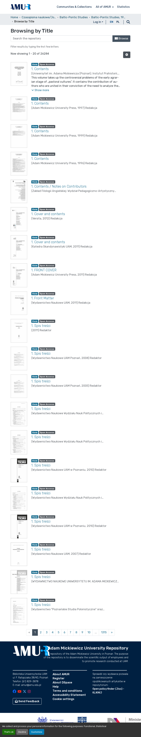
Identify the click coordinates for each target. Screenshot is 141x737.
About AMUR (61, 674)
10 (89, 632)
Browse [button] (123, 38)
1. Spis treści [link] (41, 326)
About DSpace (62, 682)
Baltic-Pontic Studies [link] (74, 17)
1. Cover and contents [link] (48, 214)
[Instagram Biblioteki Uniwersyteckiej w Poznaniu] (29, 691)
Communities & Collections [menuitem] (74, 6)
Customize (36, 732)
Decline (22, 732)
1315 (104, 632)
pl (118, 21)
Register (58, 678)
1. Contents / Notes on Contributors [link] (58, 186)
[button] (21, 7)
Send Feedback (28, 701)
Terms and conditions (67, 690)
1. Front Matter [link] (42, 298)
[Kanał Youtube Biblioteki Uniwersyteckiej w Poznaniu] (19, 691)
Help (56, 686)
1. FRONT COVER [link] (43, 270)
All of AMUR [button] (103, 6)
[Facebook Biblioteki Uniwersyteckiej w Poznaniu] (14, 691)
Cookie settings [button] (63, 699)
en (111, 21)
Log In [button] (97, 22)
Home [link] (14, 17)
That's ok (8, 732)
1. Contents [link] (40, 69)
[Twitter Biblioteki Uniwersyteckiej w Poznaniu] (24, 691)
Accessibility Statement (69, 695)
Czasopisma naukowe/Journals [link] (39, 17)
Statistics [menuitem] (123, 6)
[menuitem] (104, 7)
